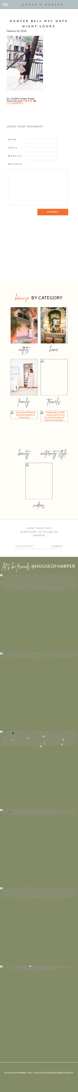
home (54, 349)
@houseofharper (53, 566)
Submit (57, 546)
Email (13, 148)
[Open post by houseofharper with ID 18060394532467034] (39, 691)
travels (54, 401)
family (24, 401)
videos (39, 505)
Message (15, 164)
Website (15, 156)
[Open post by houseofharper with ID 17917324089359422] (39, 848)
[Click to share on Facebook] (23, 100)
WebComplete (65, 1072)
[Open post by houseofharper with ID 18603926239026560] (39, 613)
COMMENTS (16, 103)
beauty (24, 453)
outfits (24, 349)
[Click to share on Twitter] (26, 100)
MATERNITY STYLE (54, 453)
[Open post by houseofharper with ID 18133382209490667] (39, 770)
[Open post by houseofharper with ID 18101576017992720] (39, 926)
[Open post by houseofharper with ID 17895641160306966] (39, 1004)
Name (12, 139)
